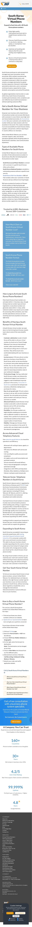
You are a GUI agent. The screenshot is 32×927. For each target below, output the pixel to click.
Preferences (12, 920)
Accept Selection (20, 913)
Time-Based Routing (7, 861)
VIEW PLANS (12, 66)
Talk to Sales (16, 721)
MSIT (23, 485)
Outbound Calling (7, 842)
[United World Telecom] (5, 3)
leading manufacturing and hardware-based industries (13, 536)
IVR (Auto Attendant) (8, 863)
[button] (16, 8)
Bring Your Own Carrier (8, 848)
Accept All (10, 913)
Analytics (20, 918)
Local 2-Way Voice (7, 840)
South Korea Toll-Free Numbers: (13, 175)
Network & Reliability (8, 820)
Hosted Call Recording (8, 860)
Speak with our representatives (12, 619)
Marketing (21, 920)
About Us (4, 819)
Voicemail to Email (7, 866)
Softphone (5, 865)
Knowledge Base (6, 828)
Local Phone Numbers (8, 843)
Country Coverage (7, 822)
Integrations (5, 856)
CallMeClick (5, 851)
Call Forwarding (6, 850)
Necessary (13, 918)
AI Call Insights (6, 858)
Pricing (11, 631)
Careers (4, 830)
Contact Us (5, 832)
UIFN (3, 845)
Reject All (16, 916)
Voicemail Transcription (8, 869)
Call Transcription (7, 871)
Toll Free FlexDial (7, 846)
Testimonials (5, 825)
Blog (3, 827)
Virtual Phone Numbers (8, 837)
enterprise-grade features (13, 439)
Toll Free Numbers (7, 838)
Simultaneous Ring (7, 868)
